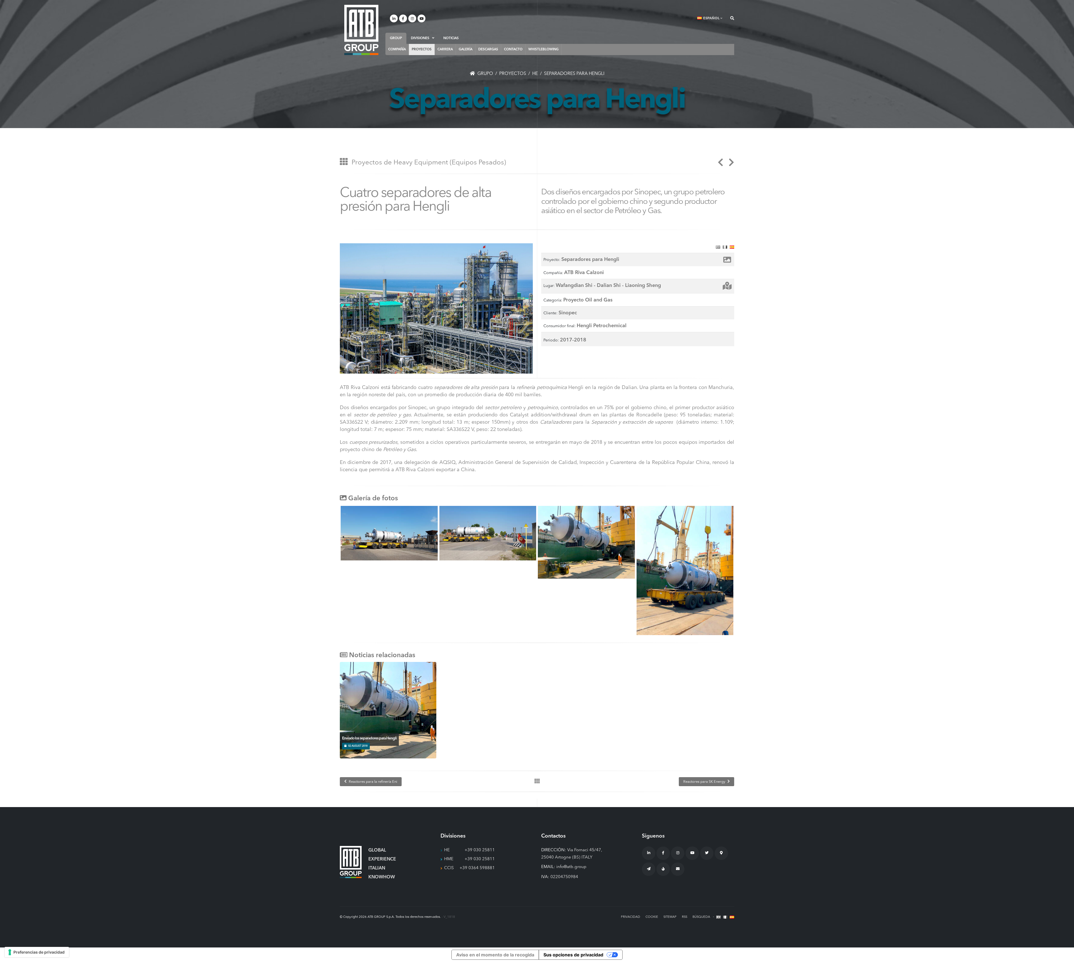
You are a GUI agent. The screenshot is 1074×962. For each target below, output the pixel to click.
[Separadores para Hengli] (436, 308)
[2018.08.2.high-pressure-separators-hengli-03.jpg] (487, 533)
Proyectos (422, 49)
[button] (710, 18)
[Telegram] (648, 869)
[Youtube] (421, 18)
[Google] (721, 853)
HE (447, 850)
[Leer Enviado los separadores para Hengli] (393, 708)
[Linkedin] (394, 18)
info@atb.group (571, 867)
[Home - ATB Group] (361, 30)
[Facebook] (403, 18)
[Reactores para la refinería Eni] (720, 164)
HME (448, 859)
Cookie (652, 917)
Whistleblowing (543, 49)
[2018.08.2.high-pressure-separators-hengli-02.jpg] (685, 570)
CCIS (449, 868)
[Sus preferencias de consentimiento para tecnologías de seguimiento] (36, 952)
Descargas (488, 49)
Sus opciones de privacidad (573, 955)
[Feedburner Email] (677, 869)
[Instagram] (412, 18)
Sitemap (670, 917)
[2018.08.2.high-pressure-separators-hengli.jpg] (586, 542)
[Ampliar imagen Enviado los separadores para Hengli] (382, 708)
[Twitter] (706, 853)
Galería (465, 49)
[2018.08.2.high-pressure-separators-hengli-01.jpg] (389, 533)
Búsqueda (701, 917)
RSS (684, 917)
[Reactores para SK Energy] (729, 164)
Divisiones (420, 38)
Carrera (445, 49)
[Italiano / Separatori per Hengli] (725, 247)
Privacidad (630, 917)
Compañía (397, 49)
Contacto (513, 49)
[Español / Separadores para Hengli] (732, 247)
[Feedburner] (663, 869)
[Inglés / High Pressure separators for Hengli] (718, 247)
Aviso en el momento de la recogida (495, 955)
